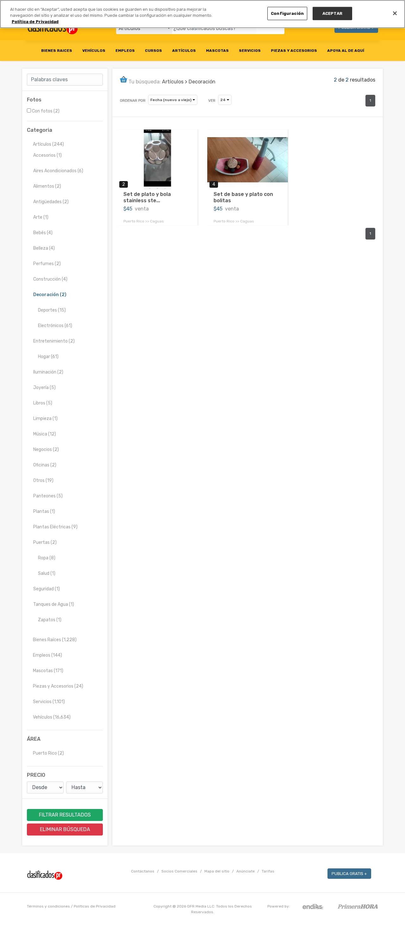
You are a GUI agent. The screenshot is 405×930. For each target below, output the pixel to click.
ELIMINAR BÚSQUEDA (65, 829)
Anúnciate (245, 871)
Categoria (39, 130)
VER (211, 100)
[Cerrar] (395, 13)
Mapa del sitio (216, 871)
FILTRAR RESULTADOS (65, 815)
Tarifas (268, 871)
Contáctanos (142, 871)
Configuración (287, 13)
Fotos (34, 100)
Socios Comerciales (179, 871)
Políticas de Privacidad (94, 906)
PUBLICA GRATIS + (349, 873)
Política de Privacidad (35, 21)
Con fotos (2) (45, 111)
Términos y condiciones (48, 906)
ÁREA (33, 739)
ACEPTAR (332, 13)
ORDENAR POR (133, 100)
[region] (202, 14)
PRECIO (36, 775)
